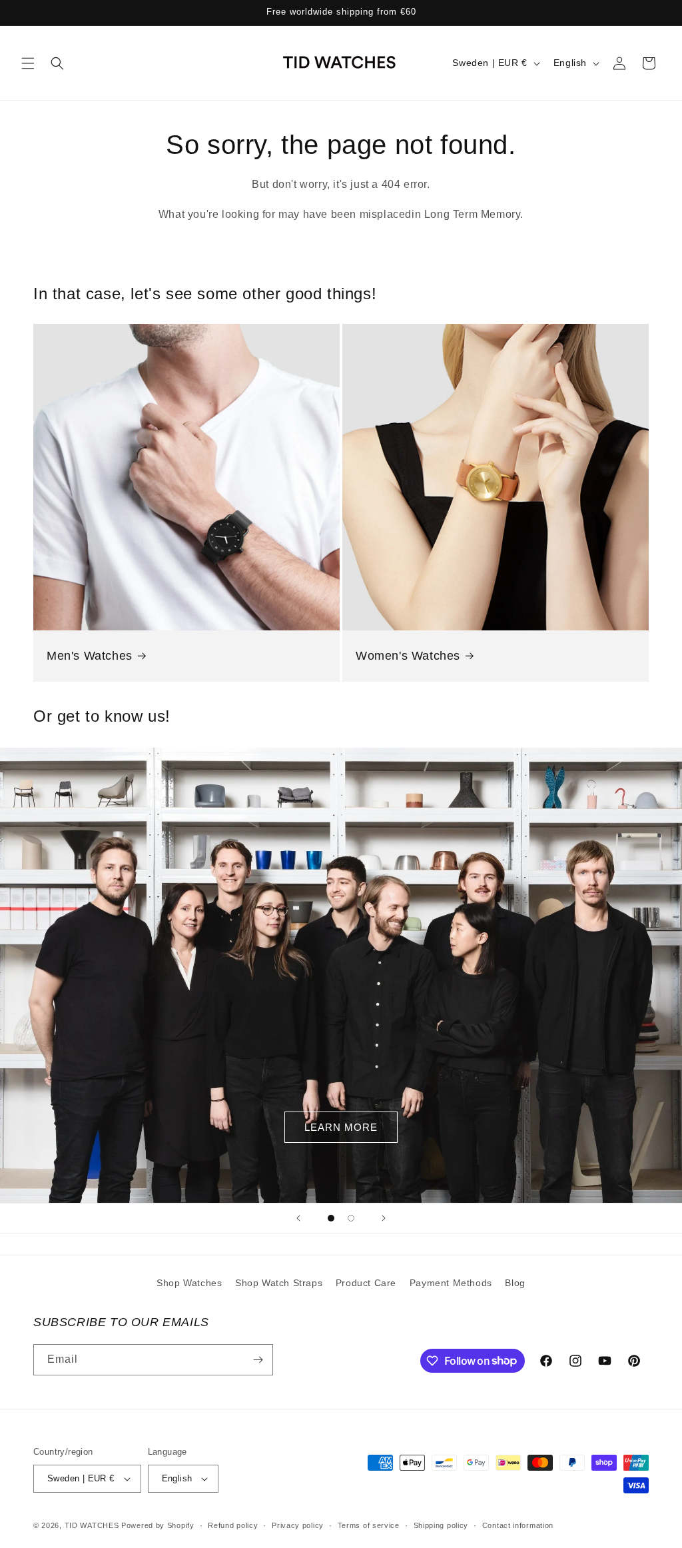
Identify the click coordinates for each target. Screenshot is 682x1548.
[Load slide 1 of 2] (331, 1218)
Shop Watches (189, 1282)
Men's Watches (90, 655)
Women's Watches (408, 655)
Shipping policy (441, 1525)
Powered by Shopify (157, 1525)
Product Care (366, 1282)
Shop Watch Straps (278, 1282)
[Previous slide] (298, 1218)
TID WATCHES (92, 1525)
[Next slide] (383, 1218)
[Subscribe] (257, 1359)
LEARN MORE (341, 1127)
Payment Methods (451, 1282)
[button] (28, 63)
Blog (515, 1282)
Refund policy (233, 1525)
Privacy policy (298, 1525)
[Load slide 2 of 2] (351, 1218)
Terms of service (369, 1525)
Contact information (517, 1525)
